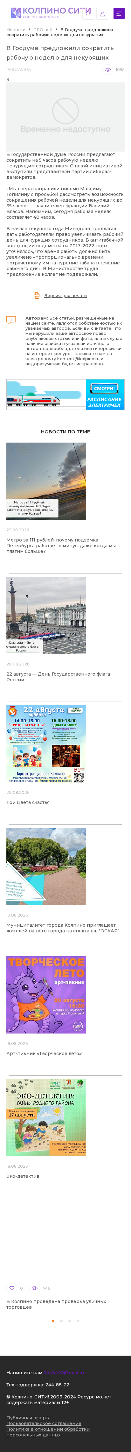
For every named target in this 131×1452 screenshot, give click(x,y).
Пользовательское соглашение (43, 1423)
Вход (102, 14)
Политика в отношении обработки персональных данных (48, 1432)
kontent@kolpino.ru (78, 358)
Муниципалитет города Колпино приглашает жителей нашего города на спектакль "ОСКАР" (62, 928)
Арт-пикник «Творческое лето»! (44, 1053)
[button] (53, 1321)
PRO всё (42, 29)
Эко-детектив (22, 1176)
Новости (15, 29)
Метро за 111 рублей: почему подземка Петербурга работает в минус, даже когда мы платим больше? (61, 545)
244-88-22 (57, 1385)
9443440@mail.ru (64, 1373)
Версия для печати (65, 295)
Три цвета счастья (28, 802)
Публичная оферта (28, 1418)
